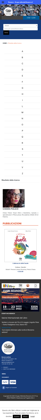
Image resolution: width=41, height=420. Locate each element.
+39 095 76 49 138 (7, 364)
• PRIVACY (5, 367)
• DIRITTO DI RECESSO (8, 369)
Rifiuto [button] (25, 416)
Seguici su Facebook (11, 387)
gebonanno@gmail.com (8, 362)
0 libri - (31, 18)
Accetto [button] (16, 416)
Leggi (32, 416)
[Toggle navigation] (4, 17)
